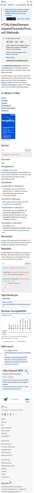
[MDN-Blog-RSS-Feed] (14, 414)
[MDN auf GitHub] (2, 414)
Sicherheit (5, 100)
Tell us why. (14, 54)
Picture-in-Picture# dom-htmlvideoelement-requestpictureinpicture (16, 303)
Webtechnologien (6, 463)
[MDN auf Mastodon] (11, 414)
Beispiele (4, 103)
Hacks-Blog (4, 477)
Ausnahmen (6, 182)
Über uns (3, 422)
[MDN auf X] (8, 414)
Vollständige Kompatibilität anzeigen (17, 60)
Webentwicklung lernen (8, 465)
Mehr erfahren (10, 57)
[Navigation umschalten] (31, 2)
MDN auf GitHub (6, 455)
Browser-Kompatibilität (8, 108)
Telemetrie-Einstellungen (8, 489)
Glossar (3, 474)
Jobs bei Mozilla (6, 428)
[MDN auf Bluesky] (5, 414)
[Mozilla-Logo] (6, 483)
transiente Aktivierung (23, 230)
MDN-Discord (5, 452)
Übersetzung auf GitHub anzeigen (12, 386)
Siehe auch (5, 110)
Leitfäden (4, 468)
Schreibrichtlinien (6, 449)
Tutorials (3, 471)
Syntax (4, 98)
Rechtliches (21, 489)
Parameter (5, 159)
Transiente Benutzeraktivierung (10, 240)
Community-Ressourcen (8, 446)
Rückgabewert (7, 166)
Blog (2, 425)
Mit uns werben (5, 430)
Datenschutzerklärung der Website (11, 486)
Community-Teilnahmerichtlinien (10, 491)
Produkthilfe (4, 436)
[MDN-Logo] (4, 407)
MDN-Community (6, 444)
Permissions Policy (8, 204)
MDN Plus (4, 433)
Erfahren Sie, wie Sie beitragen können (14, 380)
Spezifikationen (6, 105)
